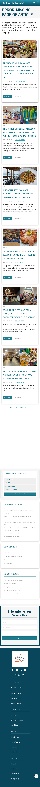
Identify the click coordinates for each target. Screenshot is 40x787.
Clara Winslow (20, 262)
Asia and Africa (8, 563)
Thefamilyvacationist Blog (11, 594)
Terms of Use (15, 774)
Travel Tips (14, 725)
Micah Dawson (20, 201)
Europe (6, 560)
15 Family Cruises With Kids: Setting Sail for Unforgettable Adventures (17, 535)
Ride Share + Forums (10, 583)
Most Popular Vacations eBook (13, 590)
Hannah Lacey (20, 140)
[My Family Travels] (20, 659)
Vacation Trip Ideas (12, 489)
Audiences (8, 483)
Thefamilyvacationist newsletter (13, 580)
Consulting (14, 747)
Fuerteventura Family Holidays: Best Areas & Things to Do (19, 523)
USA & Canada (8, 553)
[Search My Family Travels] (34, 3)
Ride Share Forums (17, 720)
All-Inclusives (15, 737)
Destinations (10, 486)
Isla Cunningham (21, 81)
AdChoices (15, 682)
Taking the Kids (8, 587)
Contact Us (14, 769)
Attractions (9, 480)
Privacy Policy (15, 779)
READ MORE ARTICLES (20, 407)
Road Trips (14, 752)
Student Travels (16, 703)
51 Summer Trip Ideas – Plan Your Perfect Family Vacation (18, 512)
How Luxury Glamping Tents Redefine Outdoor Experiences (18, 518)
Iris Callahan (20, 382)
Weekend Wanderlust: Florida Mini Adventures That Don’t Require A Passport (19, 529)
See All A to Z (20, 494)
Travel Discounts (16, 693)
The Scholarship (16, 698)
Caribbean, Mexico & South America (14, 556)
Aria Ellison (19, 321)
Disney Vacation (16, 742)
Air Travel (14, 715)
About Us (14, 764)
